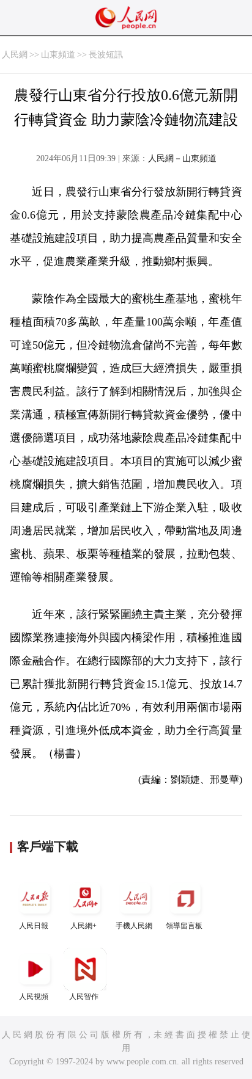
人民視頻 (33, 996)
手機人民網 (134, 925)
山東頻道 (58, 54)
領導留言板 (184, 925)
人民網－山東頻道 (182, 158)
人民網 (15, 54)
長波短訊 (106, 54)
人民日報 (33, 925)
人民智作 (83, 996)
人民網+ (83, 925)
